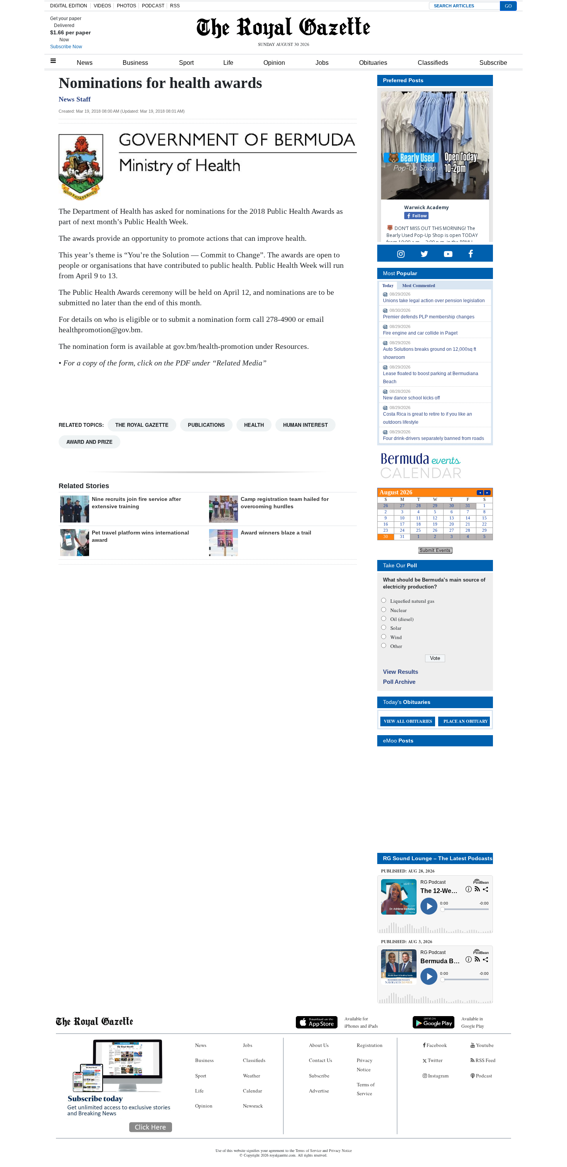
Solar (395, 627)
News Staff (75, 99)
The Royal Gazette (142, 424)
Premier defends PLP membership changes (428, 317)
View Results (400, 671)
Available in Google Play (472, 1022)
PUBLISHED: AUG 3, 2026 (406, 942)
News (85, 62)
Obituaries (373, 62)
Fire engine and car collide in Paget (420, 333)
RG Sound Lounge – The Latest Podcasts (438, 858)
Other (396, 646)
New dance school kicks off (411, 398)
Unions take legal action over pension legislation (434, 300)
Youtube (484, 1045)
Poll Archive (399, 681)
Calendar (252, 1090)
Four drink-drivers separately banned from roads (433, 438)
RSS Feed (485, 1060)
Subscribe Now (66, 46)
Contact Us (320, 1060)
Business (135, 62)
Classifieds (433, 62)
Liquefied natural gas (412, 600)
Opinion (274, 62)
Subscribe (493, 62)
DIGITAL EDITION (68, 5)
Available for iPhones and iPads (361, 1022)
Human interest (305, 424)
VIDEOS (102, 5)
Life (228, 62)
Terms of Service (366, 1089)
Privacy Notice (365, 1064)
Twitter (434, 1060)
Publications (206, 424)
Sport (186, 62)
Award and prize (89, 441)
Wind (396, 637)
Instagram (438, 1075)
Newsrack (253, 1105)
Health (254, 424)
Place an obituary (466, 721)
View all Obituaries (408, 721)
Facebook (436, 1045)
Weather (251, 1075)
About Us (319, 1045)
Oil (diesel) (401, 619)
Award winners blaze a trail (276, 532)
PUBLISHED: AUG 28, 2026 (408, 871)
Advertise (319, 1090)
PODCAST (153, 5)
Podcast (483, 1075)
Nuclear (398, 610)
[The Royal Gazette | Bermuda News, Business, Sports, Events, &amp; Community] (283, 28)
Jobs (322, 62)
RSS (175, 5)
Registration (370, 1045)
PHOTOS (126, 5)
